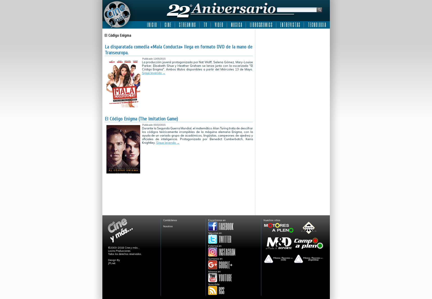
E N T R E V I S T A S (290, 24)
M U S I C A (236, 24)
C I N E (168, 24)
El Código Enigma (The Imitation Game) (141, 119)
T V (205, 24)
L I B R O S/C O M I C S (261, 24)
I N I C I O (152, 24)
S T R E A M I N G (187, 24)
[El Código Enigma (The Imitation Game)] (123, 172)
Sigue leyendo (153, 73)
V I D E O (219, 24)
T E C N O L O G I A (317, 24)
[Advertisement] (293, 59)
